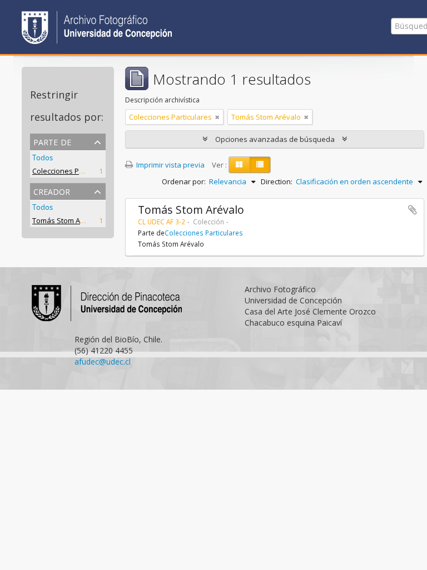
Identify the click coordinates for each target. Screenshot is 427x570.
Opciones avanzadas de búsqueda (275, 139)
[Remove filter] (217, 116)
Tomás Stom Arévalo (67, 220)
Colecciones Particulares (73, 171)
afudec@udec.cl (103, 361)
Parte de (52, 141)
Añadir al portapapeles (412, 209)
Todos (42, 158)
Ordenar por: (184, 181)
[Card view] (239, 164)
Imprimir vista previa (170, 165)
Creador (51, 190)
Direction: (276, 181)
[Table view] (260, 164)
